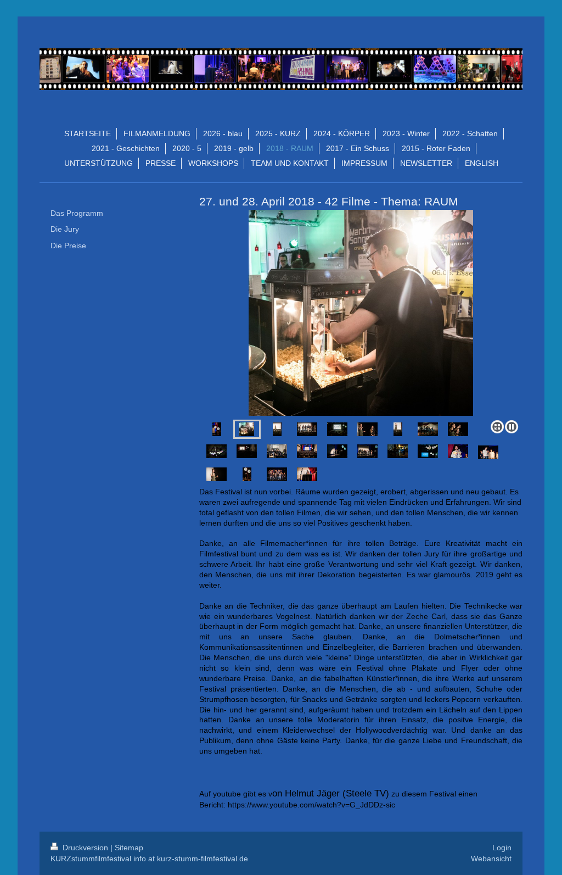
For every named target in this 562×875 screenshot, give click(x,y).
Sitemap (129, 847)
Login (502, 847)
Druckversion (85, 847)
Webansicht (491, 858)
